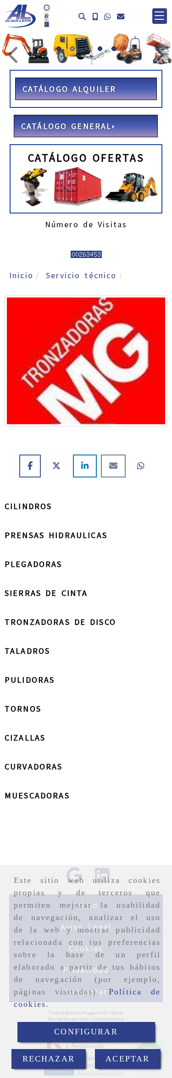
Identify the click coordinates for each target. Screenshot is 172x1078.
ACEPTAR (127, 1058)
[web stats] (86, 253)
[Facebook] (32, 465)
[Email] (121, 16)
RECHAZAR (48, 1058)
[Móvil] (95, 16)
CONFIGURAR (86, 1031)
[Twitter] (59, 465)
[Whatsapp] (107, 16)
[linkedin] (87, 465)
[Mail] (115, 465)
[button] (159, 16)
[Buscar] (82, 16)
